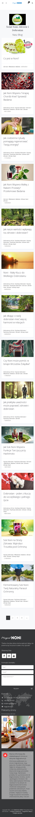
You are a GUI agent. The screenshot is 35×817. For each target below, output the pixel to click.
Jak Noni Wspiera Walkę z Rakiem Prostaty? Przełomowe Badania (16, 188)
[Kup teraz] (17, 732)
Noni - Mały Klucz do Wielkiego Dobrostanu (14, 274)
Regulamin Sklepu (27, 811)
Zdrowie (25, 109)
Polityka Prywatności (15, 811)
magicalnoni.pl (8, 707)
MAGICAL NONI (18, 810)
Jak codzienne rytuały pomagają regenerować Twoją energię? (15, 141)
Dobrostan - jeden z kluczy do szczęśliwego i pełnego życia (17, 497)
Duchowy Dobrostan (20, 153)
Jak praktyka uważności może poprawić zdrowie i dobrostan (16, 405)
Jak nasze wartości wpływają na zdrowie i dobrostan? (17, 231)
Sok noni (5, 67)
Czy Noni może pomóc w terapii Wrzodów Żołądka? (16, 362)
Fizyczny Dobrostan (20, 108)
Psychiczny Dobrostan (15, 154)
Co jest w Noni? (11, 58)
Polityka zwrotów (17, 813)
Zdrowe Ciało (19, 109)
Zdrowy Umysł (12, 156)
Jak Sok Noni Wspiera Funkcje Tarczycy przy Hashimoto (14, 450)
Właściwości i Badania (14, 67)
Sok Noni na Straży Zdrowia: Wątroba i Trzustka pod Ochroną (15, 543)
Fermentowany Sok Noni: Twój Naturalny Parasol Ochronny (16, 588)
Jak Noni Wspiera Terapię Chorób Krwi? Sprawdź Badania (16, 96)
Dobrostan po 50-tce (8, 108)
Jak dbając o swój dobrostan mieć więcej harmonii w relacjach (14, 319)
